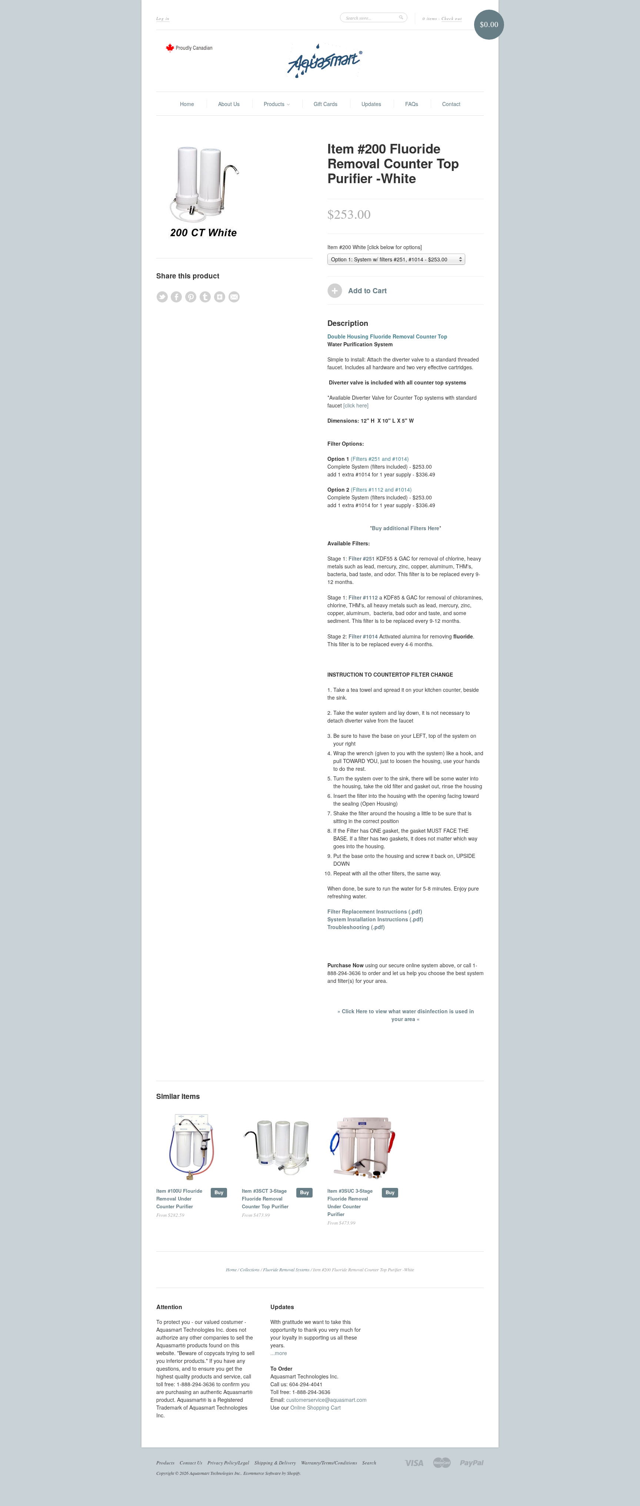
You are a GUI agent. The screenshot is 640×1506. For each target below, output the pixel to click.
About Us (229, 104)
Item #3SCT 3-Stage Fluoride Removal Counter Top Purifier (265, 1198)
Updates (371, 104)
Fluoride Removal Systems (286, 1269)
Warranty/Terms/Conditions (329, 1462)
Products (275, 104)
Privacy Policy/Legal (228, 1462)
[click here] (356, 405)
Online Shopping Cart (315, 1407)
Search (369, 1462)
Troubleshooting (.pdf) (356, 927)
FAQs (411, 104)
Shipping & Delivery (275, 1462)
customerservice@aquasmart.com (326, 1399)
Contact (451, 104)
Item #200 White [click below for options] (374, 247)
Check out (451, 18)
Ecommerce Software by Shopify (271, 1473)
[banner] (320, 60)
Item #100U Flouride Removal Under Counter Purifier (179, 1198)
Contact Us (191, 1462)
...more (278, 1353)
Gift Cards (325, 104)
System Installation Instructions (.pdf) (375, 919)
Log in (163, 18)
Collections (250, 1269)
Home (187, 104)
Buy (218, 1192)
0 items (430, 18)
